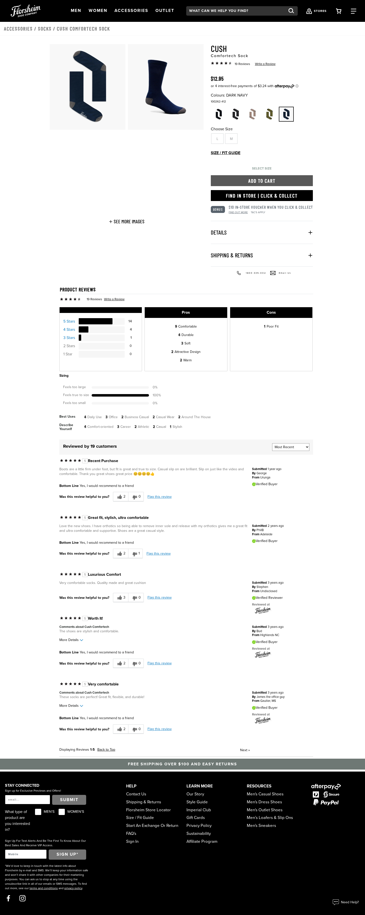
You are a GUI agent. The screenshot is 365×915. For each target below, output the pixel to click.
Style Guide (197, 802)
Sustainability (198, 833)
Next (245, 750)
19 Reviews (242, 64)
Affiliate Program (202, 841)
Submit (69, 799)
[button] (76, 11)
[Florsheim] (263, 610)
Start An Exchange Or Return (152, 825)
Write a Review (265, 64)
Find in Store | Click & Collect (262, 196)
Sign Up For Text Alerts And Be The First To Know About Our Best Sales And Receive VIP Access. (45, 843)
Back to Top (106, 749)
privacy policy (73, 888)
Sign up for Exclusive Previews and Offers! (33, 790)
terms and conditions (44, 888)
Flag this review (159, 497)
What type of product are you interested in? (17, 820)
